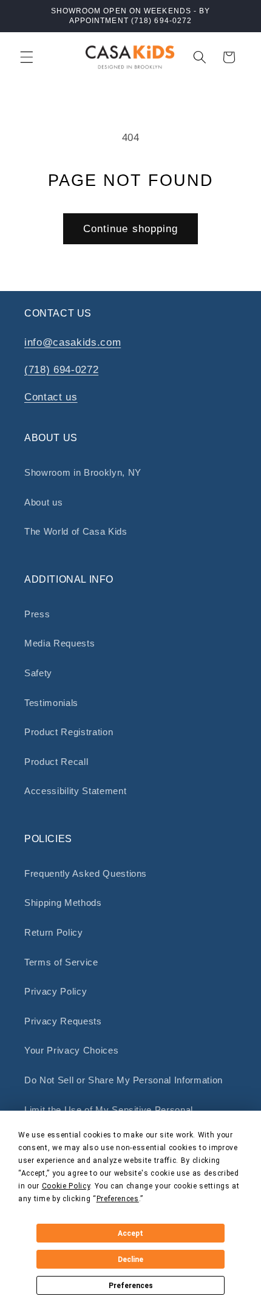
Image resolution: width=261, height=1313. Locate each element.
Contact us (51, 396)
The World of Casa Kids (75, 531)
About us (43, 502)
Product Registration (68, 732)
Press (37, 614)
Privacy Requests (63, 1021)
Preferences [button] (118, 1199)
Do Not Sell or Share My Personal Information (123, 1080)
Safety (38, 673)
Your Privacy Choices (71, 1050)
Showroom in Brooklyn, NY (82, 472)
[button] (26, 57)
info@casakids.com (72, 342)
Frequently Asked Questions (85, 873)
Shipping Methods (63, 902)
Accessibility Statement (75, 791)
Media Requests (59, 643)
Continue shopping (130, 228)
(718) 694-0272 (61, 369)
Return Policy (53, 932)
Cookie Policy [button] (66, 1186)
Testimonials (51, 703)
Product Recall (56, 761)
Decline (130, 1259)
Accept (130, 1233)
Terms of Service (61, 962)
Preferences (131, 1285)
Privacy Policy (55, 991)
